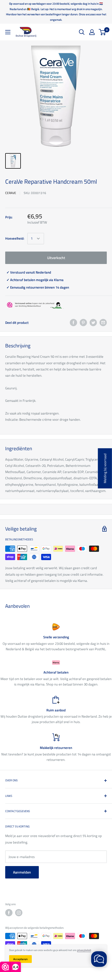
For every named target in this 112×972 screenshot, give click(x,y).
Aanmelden (22, 872)
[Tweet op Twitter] (93, 322)
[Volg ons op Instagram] (18, 912)
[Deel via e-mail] (103, 322)
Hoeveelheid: (14, 238)
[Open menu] (7, 32)
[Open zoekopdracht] (82, 32)
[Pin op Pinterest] (83, 322)
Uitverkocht (56, 257)
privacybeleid (84, 950)
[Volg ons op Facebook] (9, 912)
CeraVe (10, 192)
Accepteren (20, 959)
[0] (102, 32)
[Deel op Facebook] (73, 322)
